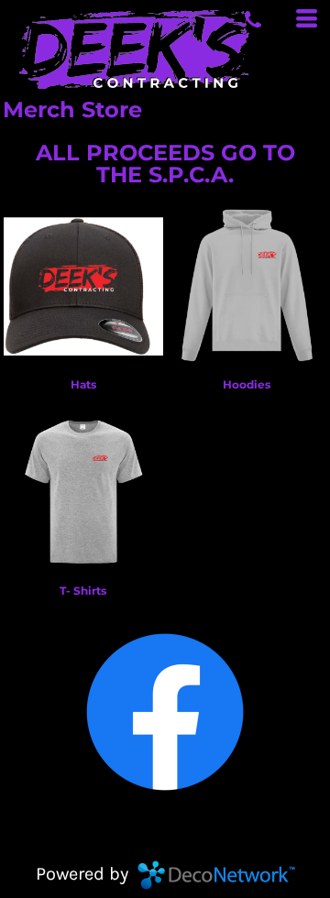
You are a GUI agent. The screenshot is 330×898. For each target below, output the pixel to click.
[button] (165, 712)
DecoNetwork (216, 875)
